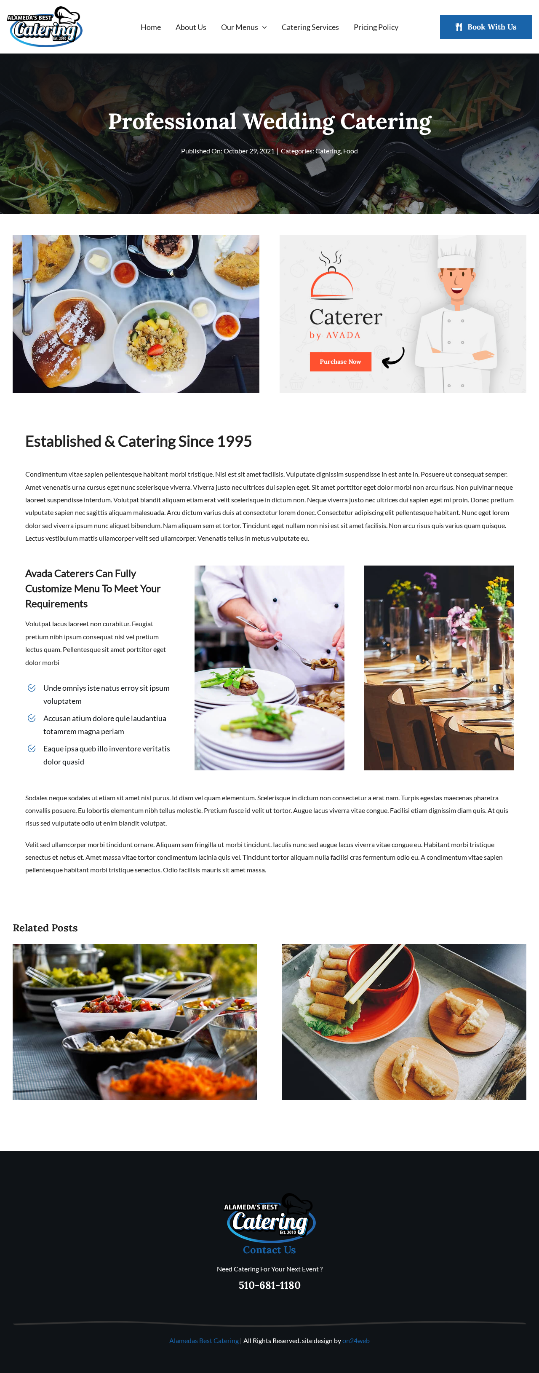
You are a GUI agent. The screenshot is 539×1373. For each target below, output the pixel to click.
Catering (328, 151)
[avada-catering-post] (403, 238)
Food (350, 151)
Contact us (269, 1249)
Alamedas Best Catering (204, 1340)
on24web (356, 1340)
